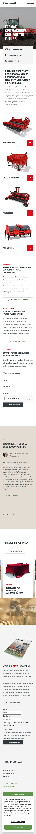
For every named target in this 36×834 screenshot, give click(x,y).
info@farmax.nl (10, 786)
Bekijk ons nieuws (16, 551)
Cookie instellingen (18, 822)
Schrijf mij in (8, 729)
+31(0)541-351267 (11, 783)
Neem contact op (13, 61)
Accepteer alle (18, 827)
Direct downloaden (14, 742)
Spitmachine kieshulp (19, 341)
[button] (4, 515)
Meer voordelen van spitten (19, 300)
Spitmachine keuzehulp (16, 49)
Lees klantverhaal (12, 495)
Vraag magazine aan (15, 55)
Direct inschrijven (14, 405)
